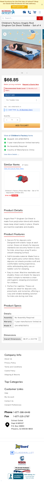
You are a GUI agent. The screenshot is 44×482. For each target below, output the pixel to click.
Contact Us (9, 401)
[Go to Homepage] (8, 12)
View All (14, 168)
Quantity (7, 116)
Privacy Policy (10, 363)
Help (6, 393)
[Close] (42, 5)
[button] (34, 12)
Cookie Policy (10, 371)
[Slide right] (26, 73)
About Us (8, 359)
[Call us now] (29, 12)
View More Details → (11, 154)
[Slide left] (17, 73)
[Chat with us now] (24, 12)
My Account (9, 397)
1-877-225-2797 (21, 416)
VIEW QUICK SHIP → (19, 7)
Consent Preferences (13, 405)
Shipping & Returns (12, 375)
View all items (18, 135)
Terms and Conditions (13, 367)
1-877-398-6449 (21, 412)
